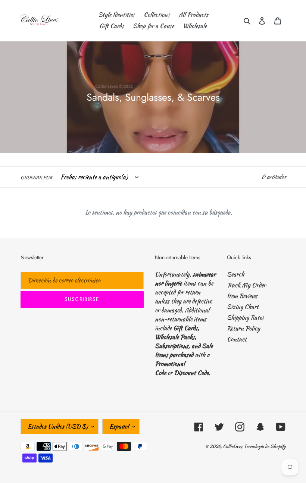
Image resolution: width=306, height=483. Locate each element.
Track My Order (246, 285)
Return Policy (243, 328)
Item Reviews (242, 296)
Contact (237, 339)
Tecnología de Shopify (264, 446)
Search (235, 274)
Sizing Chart (243, 306)
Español (119, 426)
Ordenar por (36, 177)
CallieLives (233, 446)
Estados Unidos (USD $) (58, 426)
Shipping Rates (245, 317)
